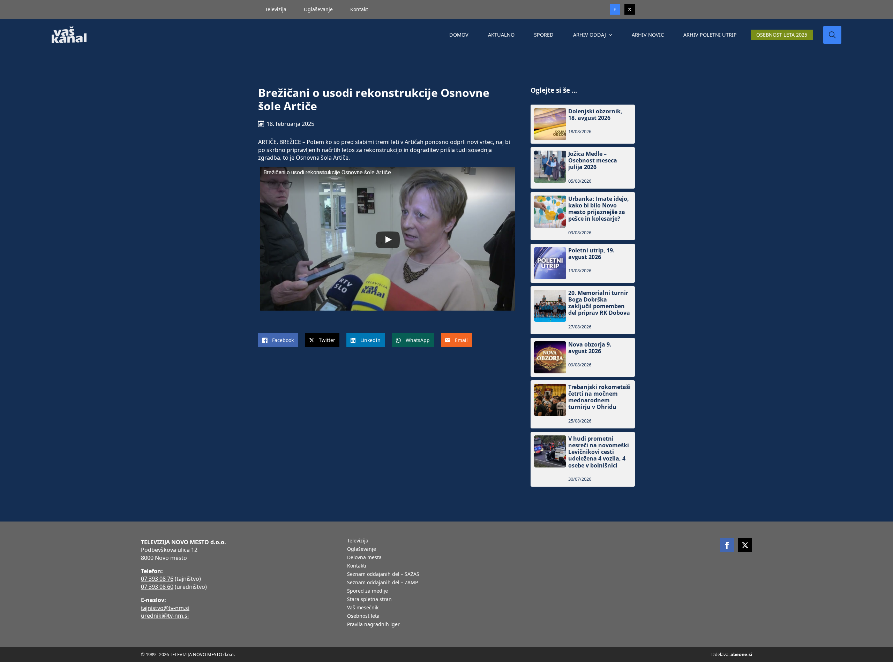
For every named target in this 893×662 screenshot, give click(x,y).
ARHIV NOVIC (648, 34)
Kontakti (356, 566)
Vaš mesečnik (362, 608)
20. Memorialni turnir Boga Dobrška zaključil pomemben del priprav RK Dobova (599, 303)
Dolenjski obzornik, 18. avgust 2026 (595, 114)
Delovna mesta (364, 558)
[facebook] (727, 545)
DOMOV (458, 34)
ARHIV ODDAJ (589, 34)
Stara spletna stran (369, 599)
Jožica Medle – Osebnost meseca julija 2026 (592, 161)
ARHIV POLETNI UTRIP (710, 34)
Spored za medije (367, 591)
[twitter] (629, 9)
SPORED (544, 34)
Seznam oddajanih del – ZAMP (382, 583)
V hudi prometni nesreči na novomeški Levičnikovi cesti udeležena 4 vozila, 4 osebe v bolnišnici (598, 452)
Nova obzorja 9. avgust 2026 (589, 348)
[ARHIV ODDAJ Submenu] (612, 35)
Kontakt (359, 9)
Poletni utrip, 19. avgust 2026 (591, 253)
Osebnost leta (363, 616)
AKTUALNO (501, 34)
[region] (90, 607)
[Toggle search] (832, 35)
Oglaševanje (318, 9)
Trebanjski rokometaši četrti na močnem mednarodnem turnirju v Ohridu (599, 397)
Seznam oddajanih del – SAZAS (383, 574)
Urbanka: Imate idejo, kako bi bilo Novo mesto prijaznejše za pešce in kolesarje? (598, 209)
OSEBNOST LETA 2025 (781, 34)
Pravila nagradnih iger (373, 624)
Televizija (275, 9)
